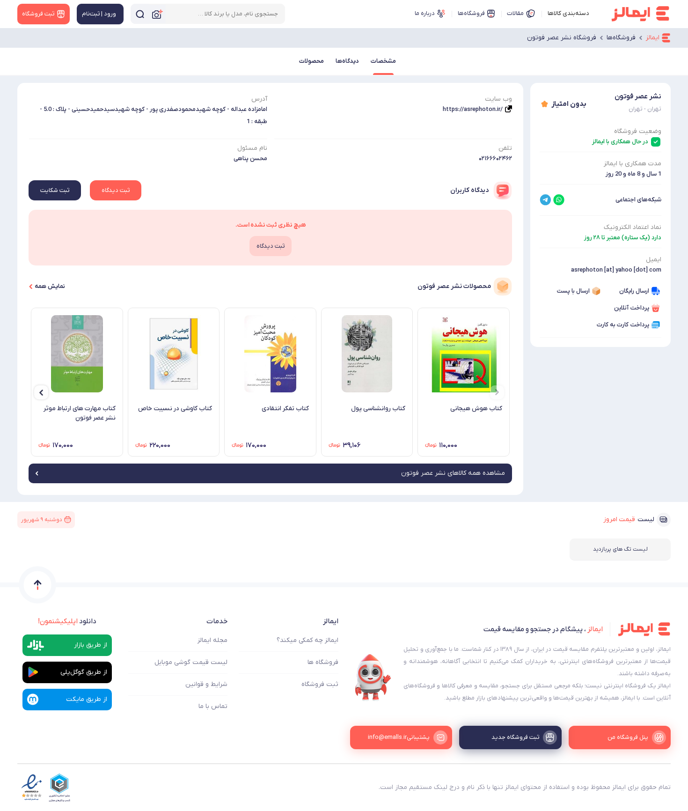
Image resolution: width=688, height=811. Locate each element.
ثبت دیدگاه (116, 190)
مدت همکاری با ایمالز (632, 163)
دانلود (67, 621)
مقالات (515, 13)
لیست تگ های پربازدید (620, 549)
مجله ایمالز (212, 640)
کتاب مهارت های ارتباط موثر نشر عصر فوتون (80, 413)
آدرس (259, 99)
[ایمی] (373, 677)
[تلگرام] (545, 200)
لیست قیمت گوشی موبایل (190, 662)
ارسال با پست (573, 291)
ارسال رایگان (634, 291)
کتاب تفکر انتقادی (285, 409)
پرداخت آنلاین (631, 308)
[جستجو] (140, 14)
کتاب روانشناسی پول (378, 409)
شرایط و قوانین (206, 684)
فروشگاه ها (322, 662)
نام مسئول (252, 148)
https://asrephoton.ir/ (473, 109)
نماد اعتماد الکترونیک (632, 227)
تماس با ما (212, 706)
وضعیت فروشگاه (637, 131)
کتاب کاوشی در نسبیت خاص (175, 409)
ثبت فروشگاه (319, 684)
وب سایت (498, 99)
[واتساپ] (558, 200)
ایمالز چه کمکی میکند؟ (307, 640)
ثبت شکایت (54, 190)
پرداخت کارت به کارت (623, 325)
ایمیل (653, 259)
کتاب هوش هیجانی (476, 409)
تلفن (505, 148)
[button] (497, 392)
